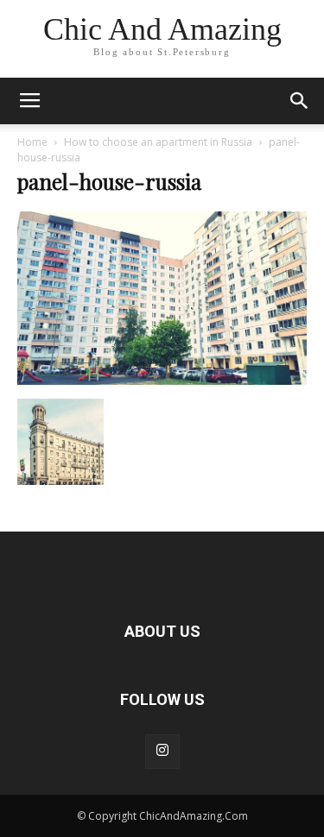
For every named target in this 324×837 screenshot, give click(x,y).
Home (32, 142)
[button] (300, 101)
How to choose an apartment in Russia (158, 142)
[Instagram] (162, 751)
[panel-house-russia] (162, 380)
